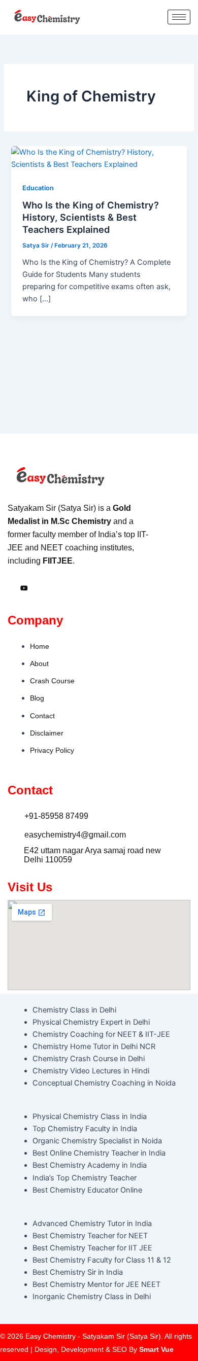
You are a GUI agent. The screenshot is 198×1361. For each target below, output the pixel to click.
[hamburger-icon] (179, 17)
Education (38, 188)
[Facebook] (11, 589)
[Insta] (24, 589)
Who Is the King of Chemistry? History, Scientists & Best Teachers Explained (90, 216)
